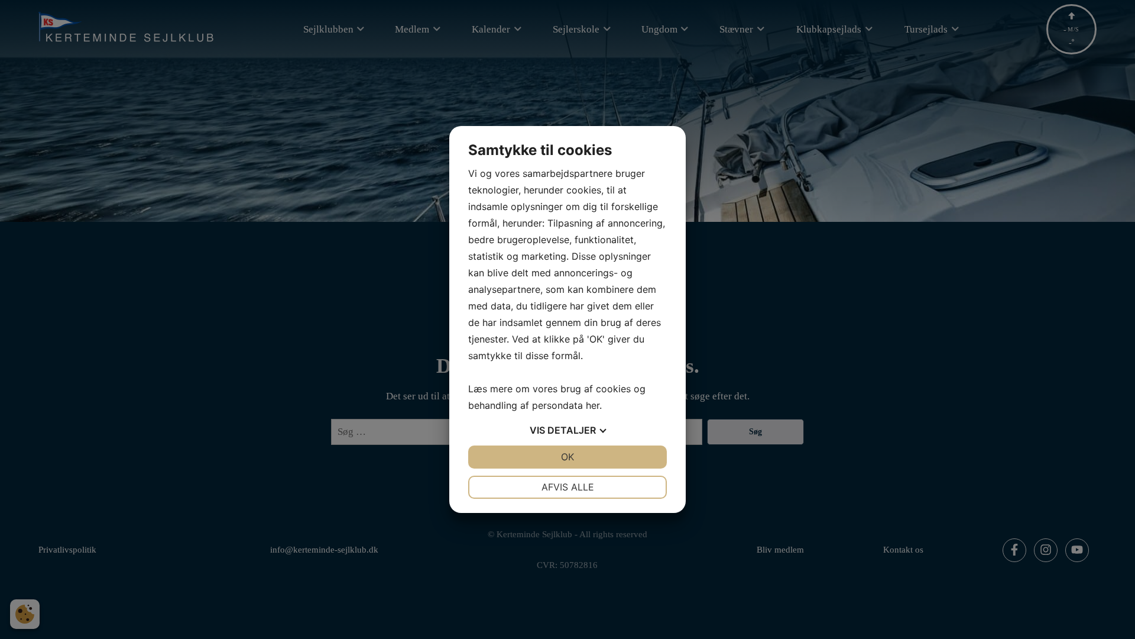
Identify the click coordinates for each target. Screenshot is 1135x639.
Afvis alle (567, 487)
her (592, 405)
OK (567, 457)
